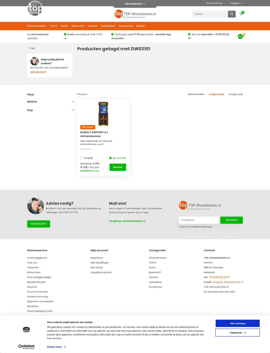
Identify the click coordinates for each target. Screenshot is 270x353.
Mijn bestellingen (100, 262)
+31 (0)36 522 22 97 (219, 277)
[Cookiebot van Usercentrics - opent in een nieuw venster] (26, 347)
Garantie (32, 286)
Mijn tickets (97, 267)
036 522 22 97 (38, 223)
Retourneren (34, 272)
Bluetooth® (78, 26)
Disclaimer (33, 306)
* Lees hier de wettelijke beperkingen (195, 226)
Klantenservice (214, 3)
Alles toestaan (237, 323)
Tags (32, 48)
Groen (64, 26)
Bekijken (117, 167)
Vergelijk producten (101, 272)
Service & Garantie (37, 291)
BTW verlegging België (39, 277)
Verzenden (33, 267)
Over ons (32, 262)
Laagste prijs (216, 94)
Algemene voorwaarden (40, 301)
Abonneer (231, 220)
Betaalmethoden (36, 282)
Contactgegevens (37, 257)
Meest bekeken (196, 94)
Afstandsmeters (36, 26)
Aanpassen (236, 332)
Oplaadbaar (108, 26)
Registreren (97, 257)
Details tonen (54, 346)
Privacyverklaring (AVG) (40, 311)
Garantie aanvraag (37, 296)
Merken (141, 26)
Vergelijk (88, 158)
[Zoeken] (232, 14)
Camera (92, 26)
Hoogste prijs (236, 94)
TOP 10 (53, 26)
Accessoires (126, 26)
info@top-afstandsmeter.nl (127, 221)
